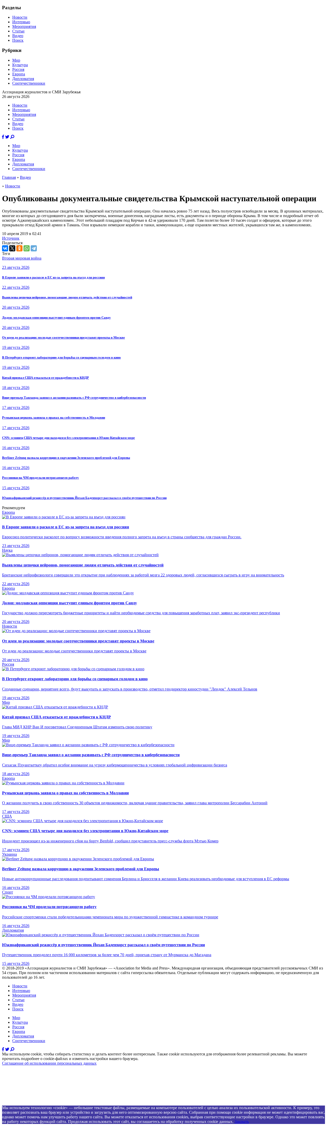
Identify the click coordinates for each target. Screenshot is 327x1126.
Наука (7, 550)
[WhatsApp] (27, 248)
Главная (9, 177)
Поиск (18, 40)
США (7, 816)
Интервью (21, 22)
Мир (16, 60)
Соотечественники (28, 83)
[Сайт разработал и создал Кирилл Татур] (47, 1103)
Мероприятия (24, 26)
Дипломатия (23, 78)
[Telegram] (34, 248)
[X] (12, 248)
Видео (17, 36)
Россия (18, 69)
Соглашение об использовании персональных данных (49, 1063)
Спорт (7, 892)
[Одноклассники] (19, 248)
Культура (20, 65)
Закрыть (242, 1121)
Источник (10, 238)
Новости (19, 17)
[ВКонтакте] (5, 248)
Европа (18, 74)
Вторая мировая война (21, 258)
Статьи (18, 31)
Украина (9, 854)
